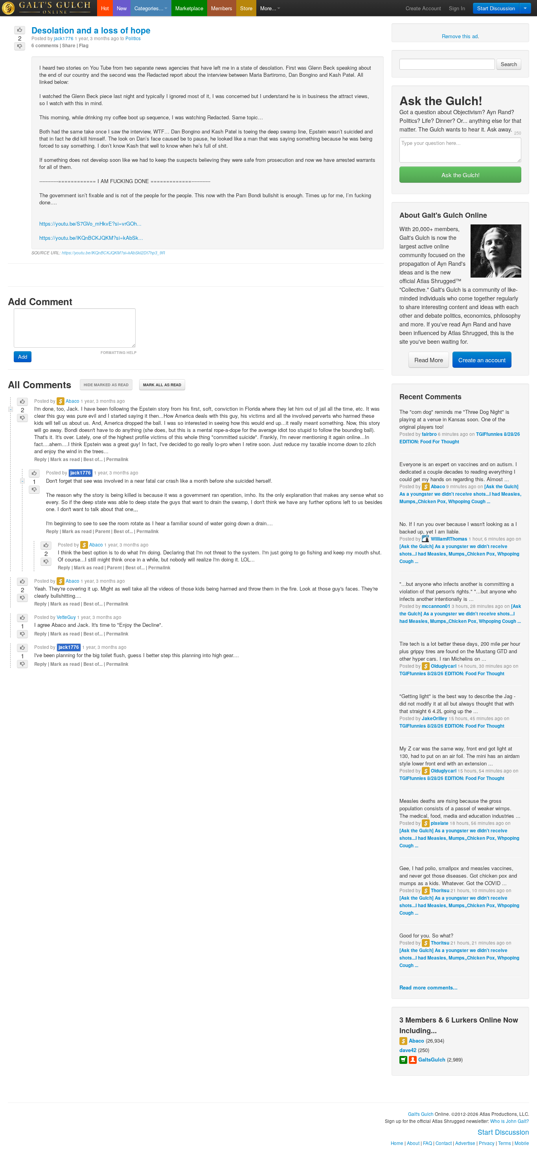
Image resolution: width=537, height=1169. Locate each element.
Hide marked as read (106, 384)
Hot (105, 8)
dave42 (407, 1050)
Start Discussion (496, 8)
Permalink (117, 459)
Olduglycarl (443, 666)
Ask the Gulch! (460, 174)
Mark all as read (162, 384)
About (413, 1143)
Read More (428, 360)
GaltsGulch (431, 1059)
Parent (102, 531)
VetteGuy (66, 617)
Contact (444, 1143)
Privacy (487, 1143)
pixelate (440, 823)
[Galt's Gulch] (48, 8)
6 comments (45, 45)
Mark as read (65, 459)
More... (268, 8)
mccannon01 (436, 606)
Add (22, 356)
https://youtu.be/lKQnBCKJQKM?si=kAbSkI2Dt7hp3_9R (113, 253)
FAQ (427, 1143)
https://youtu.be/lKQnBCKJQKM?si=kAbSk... (91, 237)
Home (397, 1143)
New (122, 8)
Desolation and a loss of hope (91, 30)
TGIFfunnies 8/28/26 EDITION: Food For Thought (451, 673)
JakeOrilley (434, 718)
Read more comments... (428, 987)
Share (68, 45)
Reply (40, 459)
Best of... (93, 459)
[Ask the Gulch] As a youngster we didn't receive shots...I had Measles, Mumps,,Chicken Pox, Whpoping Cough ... (460, 494)
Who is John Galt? (509, 1121)
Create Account (423, 8)
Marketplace (189, 8)
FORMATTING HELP (118, 352)
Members (221, 8)
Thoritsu (440, 890)
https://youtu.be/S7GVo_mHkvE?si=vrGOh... (90, 223)
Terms (504, 1143)
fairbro (429, 434)
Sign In (457, 8)
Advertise (465, 1143)
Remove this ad (460, 36)
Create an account (482, 360)
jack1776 (64, 38)
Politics (133, 38)
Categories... (149, 8)
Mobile (522, 1143)
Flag (83, 45)
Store (246, 8)
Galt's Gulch (421, 1114)
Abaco (438, 486)
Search (509, 64)
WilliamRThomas (449, 538)
